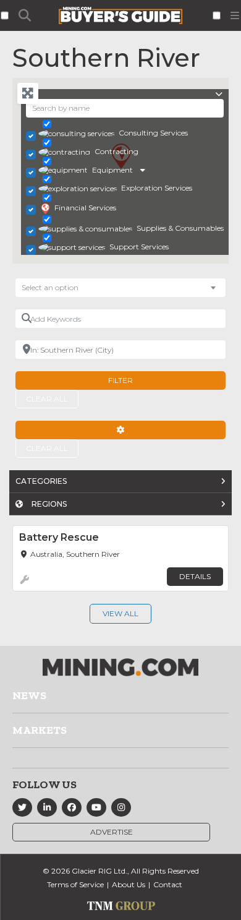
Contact (167, 884)
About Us (128, 884)
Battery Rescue (59, 537)
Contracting (116, 151)
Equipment (112, 169)
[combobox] (120, 287)
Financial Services (85, 207)
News (29, 695)
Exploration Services (156, 187)
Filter (120, 380)
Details (195, 576)
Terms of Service (75, 884)
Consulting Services (153, 132)
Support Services (139, 246)
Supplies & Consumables (180, 228)
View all (120, 613)
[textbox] (56, 287)
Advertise (111, 831)
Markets (39, 730)
